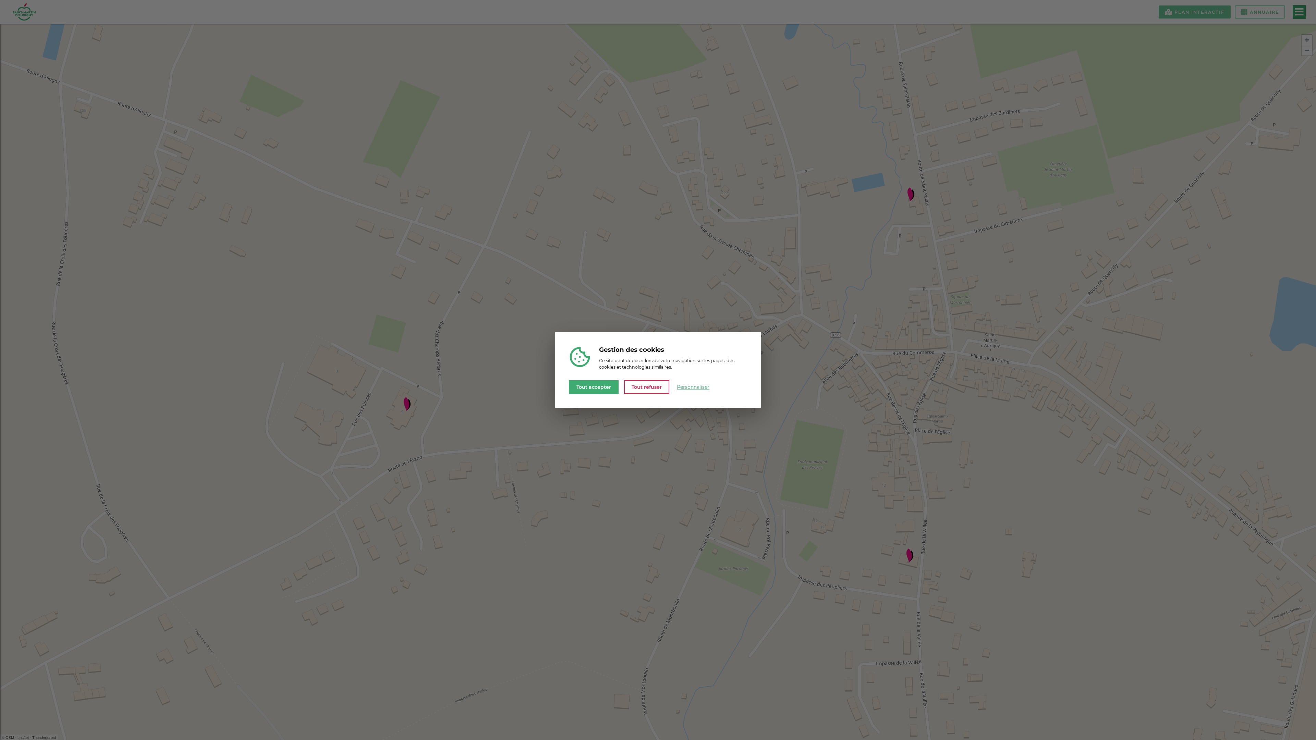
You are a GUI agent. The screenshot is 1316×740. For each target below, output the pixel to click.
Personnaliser (693, 387)
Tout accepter (593, 387)
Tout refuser (647, 387)
